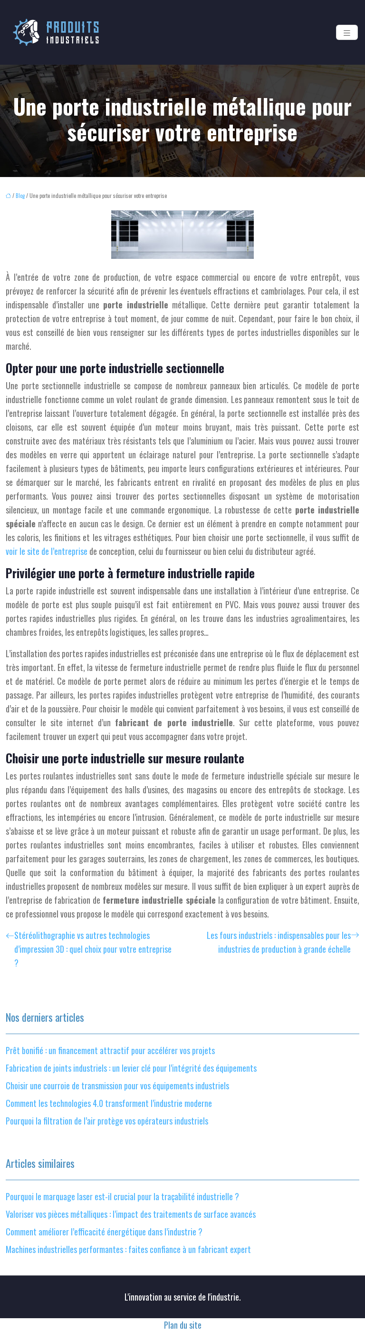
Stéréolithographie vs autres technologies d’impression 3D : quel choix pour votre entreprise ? (93, 949)
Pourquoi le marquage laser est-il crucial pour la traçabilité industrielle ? (122, 1196)
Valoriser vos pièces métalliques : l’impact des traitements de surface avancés (131, 1214)
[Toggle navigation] (347, 32)
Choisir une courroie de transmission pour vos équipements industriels (117, 1085)
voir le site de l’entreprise (46, 551)
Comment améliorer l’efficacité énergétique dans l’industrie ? (104, 1231)
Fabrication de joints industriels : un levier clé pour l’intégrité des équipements (131, 1068)
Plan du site (183, 1325)
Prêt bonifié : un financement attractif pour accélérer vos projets (110, 1050)
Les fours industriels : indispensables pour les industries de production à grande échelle (279, 942)
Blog (20, 195)
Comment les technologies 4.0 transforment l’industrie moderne (109, 1103)
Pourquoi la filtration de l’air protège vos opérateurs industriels (107, 1121)
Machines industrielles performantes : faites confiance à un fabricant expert (128, 1249)
